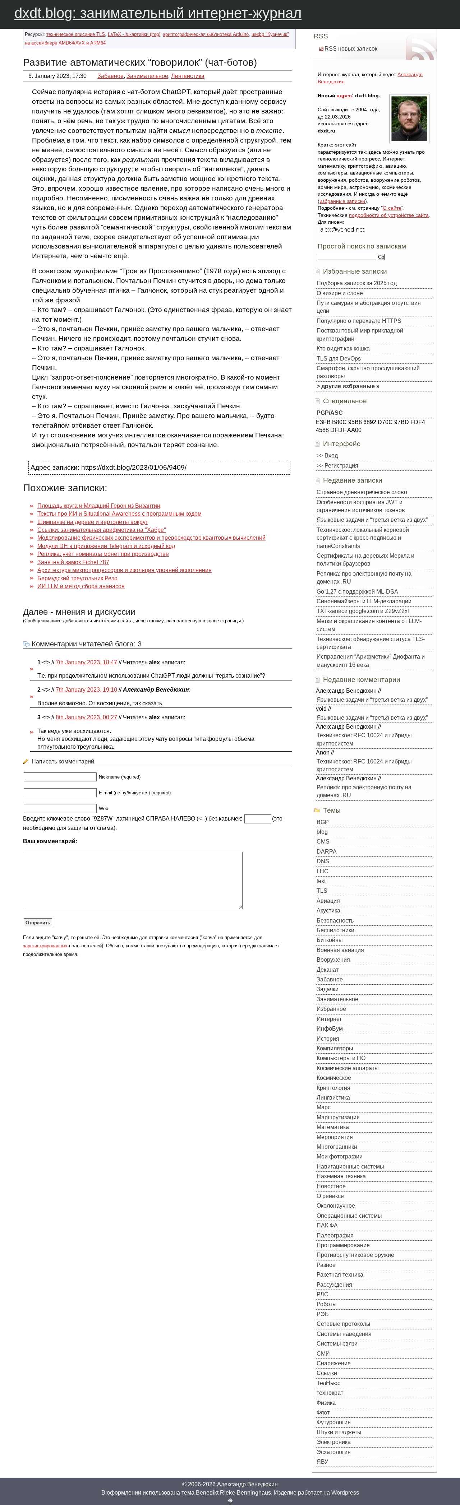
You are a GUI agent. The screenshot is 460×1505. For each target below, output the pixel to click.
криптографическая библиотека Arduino (206, 34)
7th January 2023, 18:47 (86, 662)
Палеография (335, 1235)
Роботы (327, 1304)
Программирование (343, 1245)
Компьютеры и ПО (341, 1058)
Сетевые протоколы (344, 1324)
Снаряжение (334, 1363)
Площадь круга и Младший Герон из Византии (98, 506)
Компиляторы (335, 1048)
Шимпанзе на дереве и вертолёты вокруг (92, 522)
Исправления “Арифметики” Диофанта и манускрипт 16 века (371, 661)
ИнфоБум (330, 1029)
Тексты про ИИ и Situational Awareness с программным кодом (119, 514)
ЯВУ (322, 1462)
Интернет (329, 1019)
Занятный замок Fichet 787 (73, 562)
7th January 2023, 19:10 (86, 690)
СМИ (323, 1354)
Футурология (334, 1422)
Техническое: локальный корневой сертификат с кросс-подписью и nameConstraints (363, 538)
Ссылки (327, 1373)
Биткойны (330, 940)
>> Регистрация (337, 466)
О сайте (392, 208)
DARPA (327, 852)
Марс (324, 1107)
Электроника (334, 1442)
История (328, 1039)
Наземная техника (341, 1176)
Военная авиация (340, 950)
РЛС (322, 1294)
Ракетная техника (340, 1275)
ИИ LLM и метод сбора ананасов (81, 586)
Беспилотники (335, 930)
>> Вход (327, 455)
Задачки (328, 989)
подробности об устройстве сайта (389, 215)
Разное (326, 1265)
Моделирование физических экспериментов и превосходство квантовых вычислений (151, 538)
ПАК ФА (327, 1225)
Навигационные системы (350, 1166)
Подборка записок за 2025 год (357, 283)
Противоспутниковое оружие (355, 1255)
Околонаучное (336, 1206)
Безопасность (335, 921)
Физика (326, 1403)
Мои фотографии (340, 1156)
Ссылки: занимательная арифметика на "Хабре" (101, 530)
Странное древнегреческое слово (362, 492)
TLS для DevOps (339, 359)
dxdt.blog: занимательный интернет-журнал (158, 13)
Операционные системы (349, 1216)
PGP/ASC (330, 413)
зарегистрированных (45, 945)
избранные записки (342, 201)
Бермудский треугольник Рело (77, 578)
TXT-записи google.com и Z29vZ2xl (363, 611)
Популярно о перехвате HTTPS (359, 321)
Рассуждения (334, 1285)
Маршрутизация (338, 1117)
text (321, 881)
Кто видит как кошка (343, 348)
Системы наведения (344, 1334)
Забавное (110, 76)
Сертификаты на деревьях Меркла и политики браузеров (365, 560)
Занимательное (147, 76)
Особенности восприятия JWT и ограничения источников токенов (361, 506)
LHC (322, 871)
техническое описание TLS (75, 34)
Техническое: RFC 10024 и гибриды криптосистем (364, 739)
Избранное (331, 1009)
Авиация (328, 901)
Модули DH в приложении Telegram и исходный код (106, 546)
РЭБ (323, 1314)
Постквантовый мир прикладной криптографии (360, 335)
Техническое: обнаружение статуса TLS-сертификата (371, 643)
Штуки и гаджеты (339, 1432)
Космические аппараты (348, 1068)
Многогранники (337, 1147)
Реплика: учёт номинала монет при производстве (103, 554)
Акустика (328, 910)
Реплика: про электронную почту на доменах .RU (364, 578)
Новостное (331, 1186)
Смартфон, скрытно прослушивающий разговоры (368, 372)
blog (322, 832)
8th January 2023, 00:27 (86, 717)
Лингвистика (187, 76)
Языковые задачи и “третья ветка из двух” (372, 520)
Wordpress (345, 1493)
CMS (323, 842)
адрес (344, 95)
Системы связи (337, 1344)
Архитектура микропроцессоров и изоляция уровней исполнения (124, 570)
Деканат (328, 970)
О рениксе (330, 1196)
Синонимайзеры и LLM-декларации (364, 601)
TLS (322, 891)
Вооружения (333, 960)
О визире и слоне (340, 293)
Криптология (333, 1088)
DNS (323, 861)
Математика (333, 1127)
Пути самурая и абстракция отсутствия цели (369, 307)
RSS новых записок (351, 49)
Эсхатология (334, 1452)
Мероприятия (335, 1137)
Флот (323, 1412)
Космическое (334, 1078)
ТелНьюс (328, 1383)
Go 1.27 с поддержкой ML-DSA (357, 592)
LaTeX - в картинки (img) (134, 34)
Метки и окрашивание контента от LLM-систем (369, 625)
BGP (323, 822)
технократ (330, 1393)
